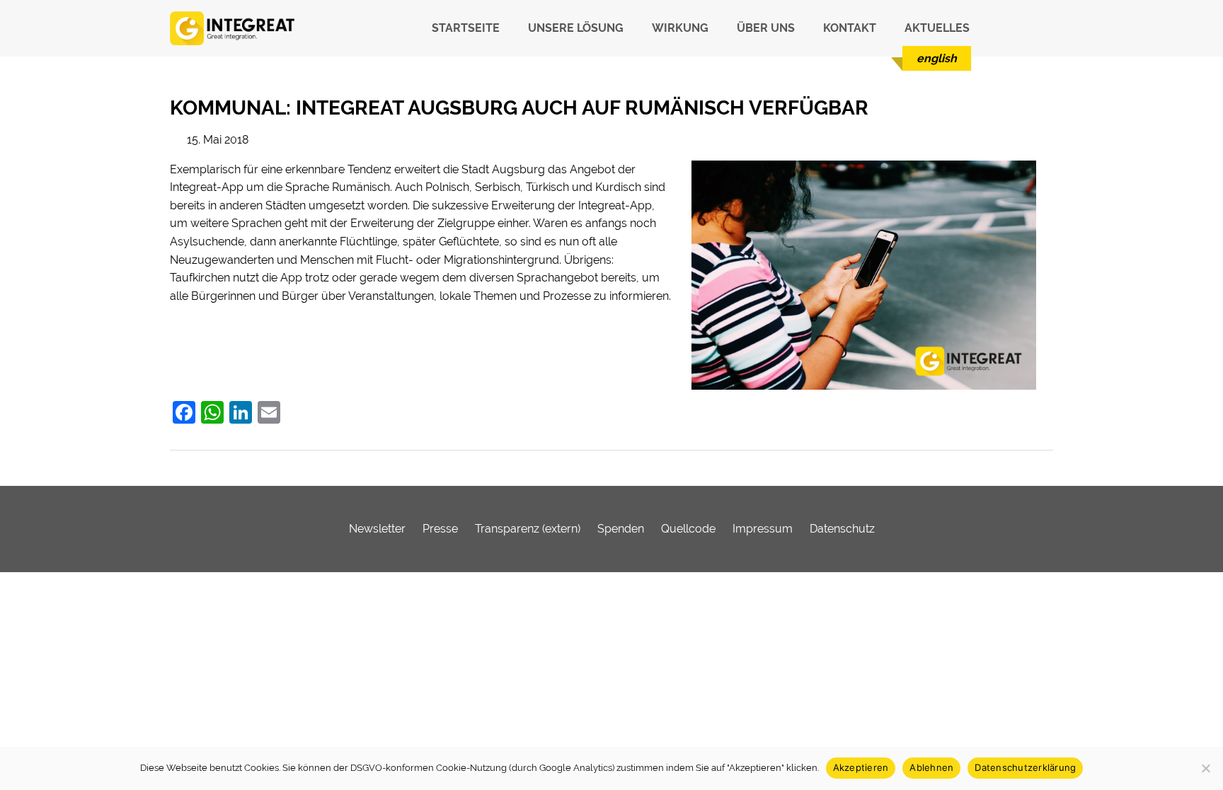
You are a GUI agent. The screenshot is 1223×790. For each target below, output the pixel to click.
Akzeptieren (861, 767)
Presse (440, 528)
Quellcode (688, 528)
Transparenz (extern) (527, 528)
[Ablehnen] (1205, 768)
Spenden (620, 528)
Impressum (763, 528)
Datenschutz (842, 528)
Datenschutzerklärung (1025, 767)
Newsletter (377, 528)
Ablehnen (931, 767)
